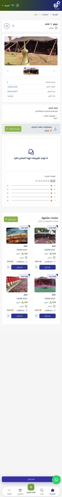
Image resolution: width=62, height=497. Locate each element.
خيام (54, 246)
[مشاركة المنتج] (6, 26)
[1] (31, 71)
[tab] (31, 71)
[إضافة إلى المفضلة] (13, 26)
